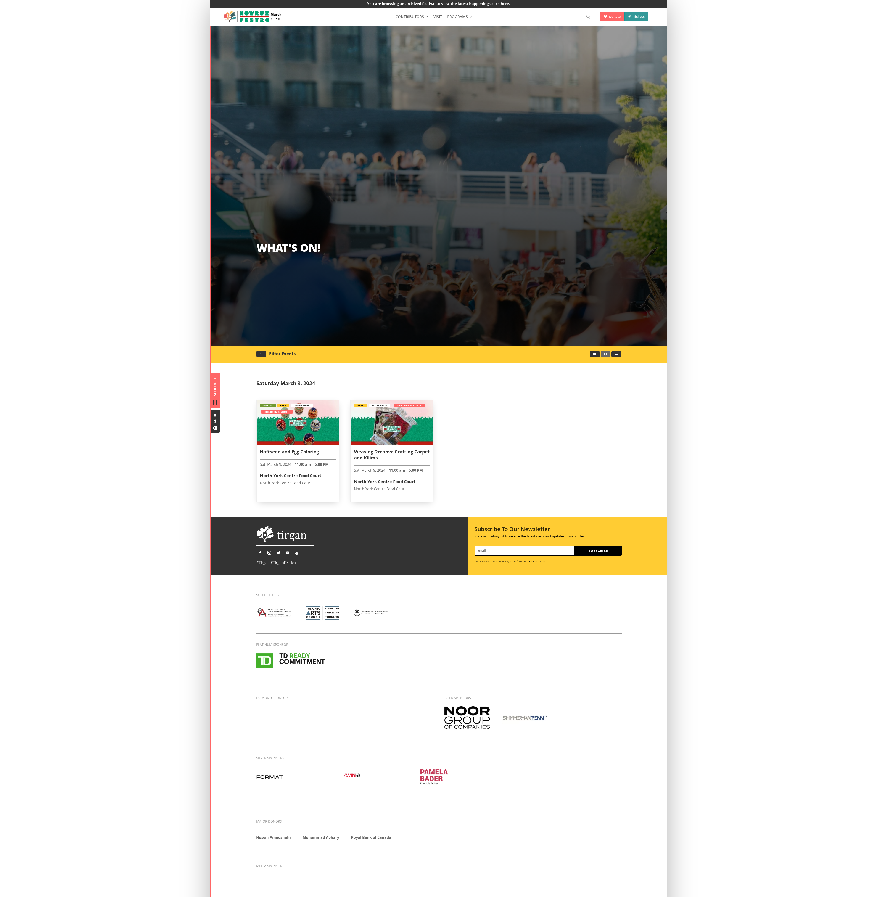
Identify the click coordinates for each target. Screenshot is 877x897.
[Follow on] (296, 553)
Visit (437, 16)
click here (500, 3)
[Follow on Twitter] (278, 552)
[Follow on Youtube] (287, 552)
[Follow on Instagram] (269, 552)
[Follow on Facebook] (260, 552)
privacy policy (536, 561)
